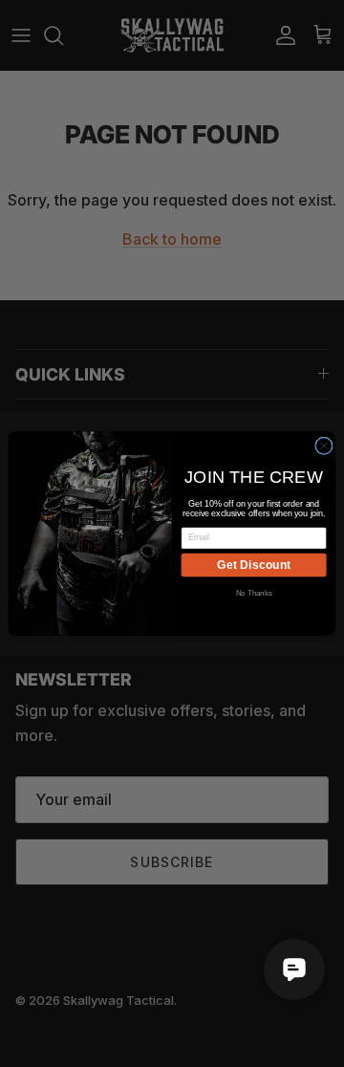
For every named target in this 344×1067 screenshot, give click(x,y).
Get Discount (253, 565)
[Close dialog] (324, 446)
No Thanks (254, 593)
